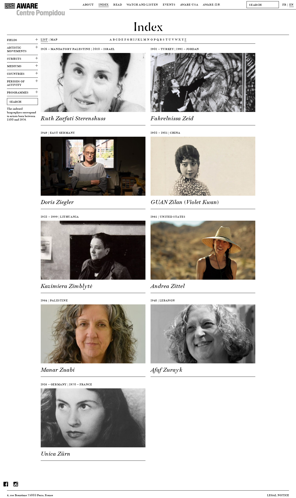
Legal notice (278, 495)
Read (117, 4)
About (88, 4)
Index (104, 4)
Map (54, 39)
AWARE (211, 4)
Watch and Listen (142, 4)
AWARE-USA (189, 4)
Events (169, 4)
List (44, 39)
